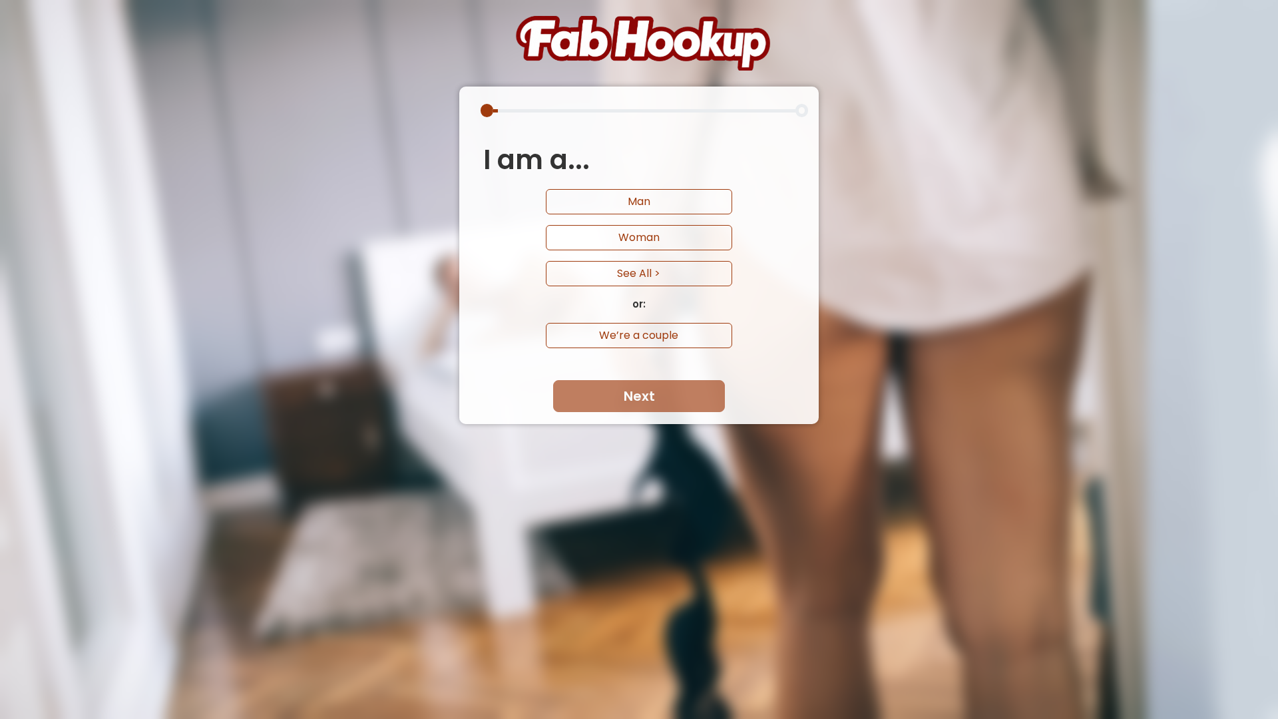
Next (639, 396)
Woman (639, 237)
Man (639, 201)
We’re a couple (638, 335)
